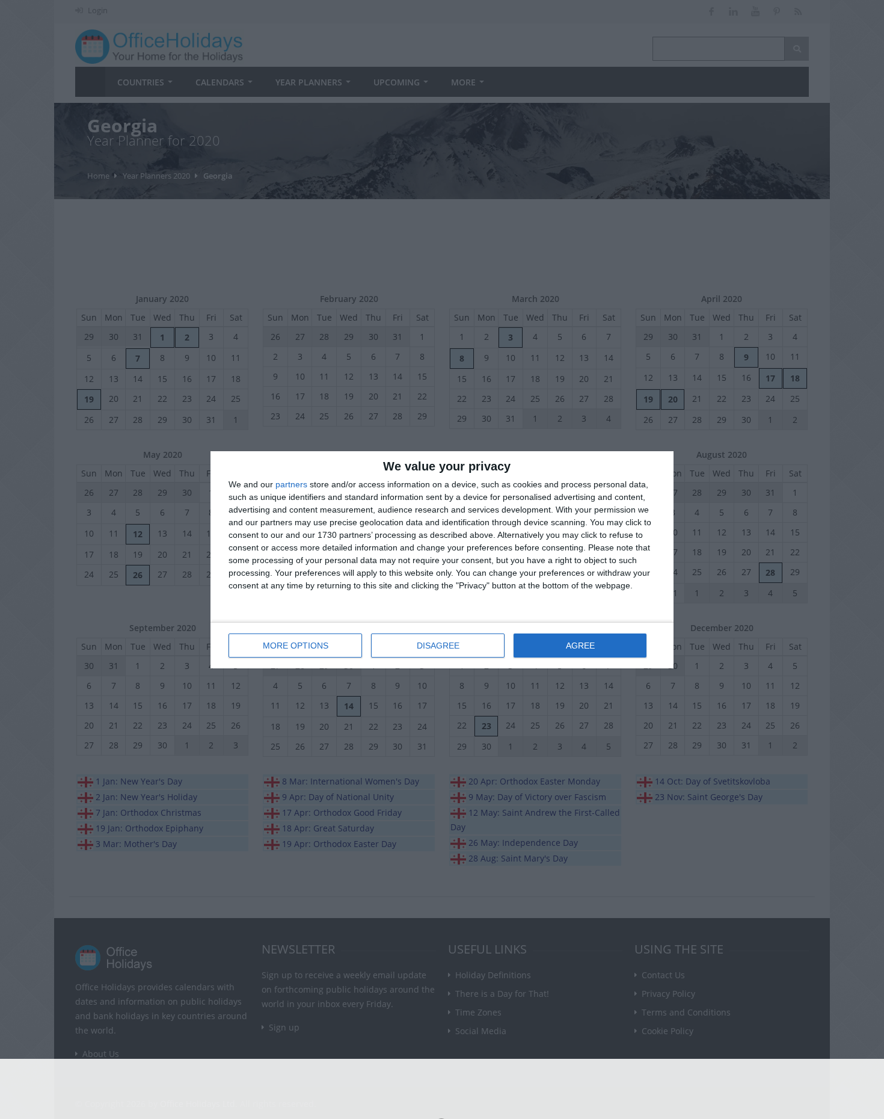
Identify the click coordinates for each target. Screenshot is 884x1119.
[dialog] (442, 559)
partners (291, 484)
